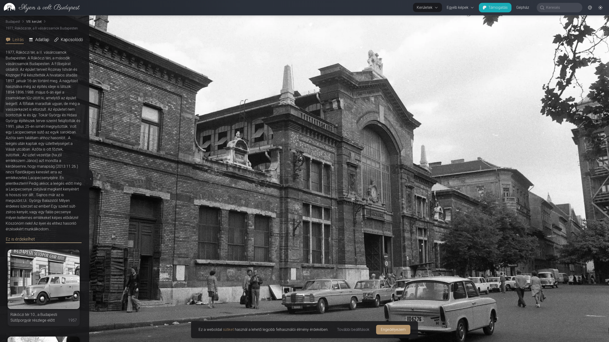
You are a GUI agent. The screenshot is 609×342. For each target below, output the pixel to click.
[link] (40, 7)
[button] (590, 7)
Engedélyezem (393, 329)
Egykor (521, 19)
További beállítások (353, 329)
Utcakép (551, 19)
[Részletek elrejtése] (91, 178)
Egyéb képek (457, 7)
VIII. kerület (34, 22)
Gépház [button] (522, 7)
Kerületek (424, 7)
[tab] (16, 39)
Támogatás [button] (498, 7)
